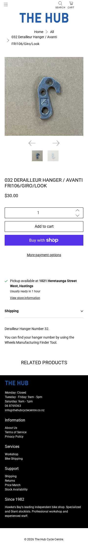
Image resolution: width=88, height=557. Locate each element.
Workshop (11, 454)
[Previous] (32, 143)
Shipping (11, 476)
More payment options (44, 255)
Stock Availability (16, 489)
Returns (10, 480)
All (52, 32)
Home (38, 32)
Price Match (13, 485)
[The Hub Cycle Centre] (44, 18)
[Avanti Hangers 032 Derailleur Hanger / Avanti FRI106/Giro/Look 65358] (44, 96)
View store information (25, 298)
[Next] (56, 143)
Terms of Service (15, 432)
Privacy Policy (14, 436)
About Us (11, 428)
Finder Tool (48, 342)
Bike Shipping (14, 458)
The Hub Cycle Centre (49, 539)
